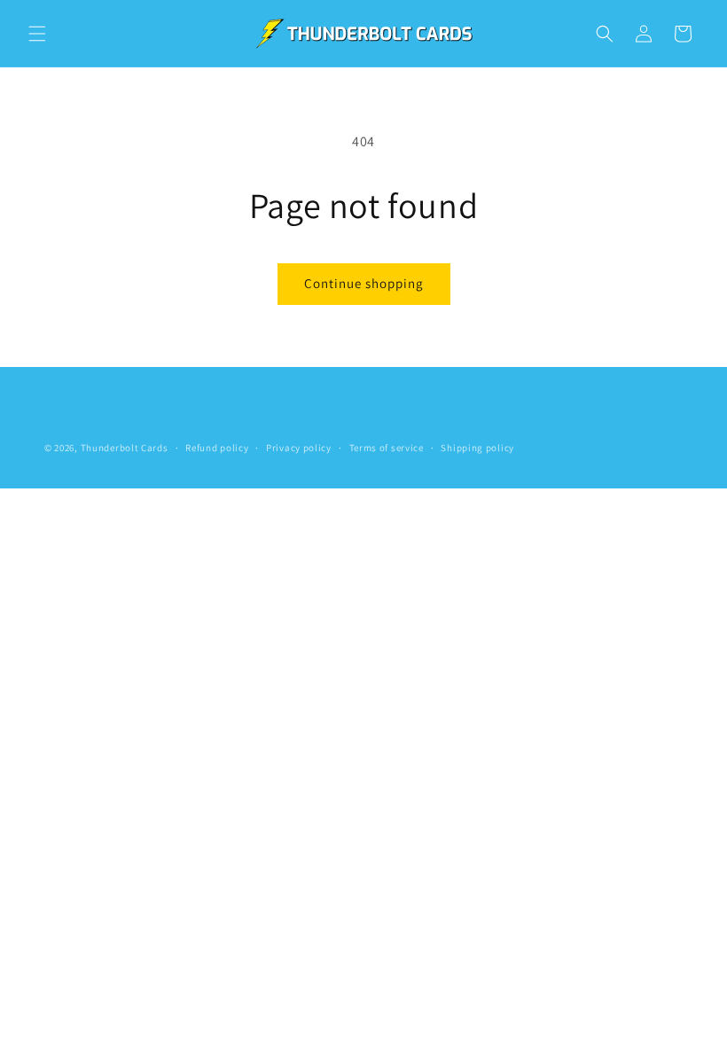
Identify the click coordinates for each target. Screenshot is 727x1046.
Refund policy (216, 447)
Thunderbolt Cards (124, 447)
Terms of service (386, 447)
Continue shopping (364, 283)
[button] (37, 33)
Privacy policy (299, 447)
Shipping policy (477, 447)
